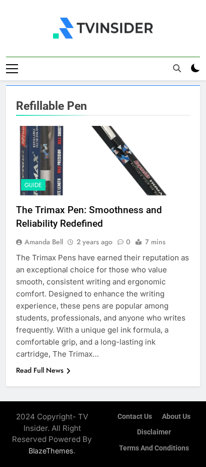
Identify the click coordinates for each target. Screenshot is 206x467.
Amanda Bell (43, 242)
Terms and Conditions (154, 448)
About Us (176, 416)
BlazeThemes (51, 450)
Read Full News (40, 370)
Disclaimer (154, 432)
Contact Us (135, 416)
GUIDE (33, 185)
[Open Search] (177, 68)
